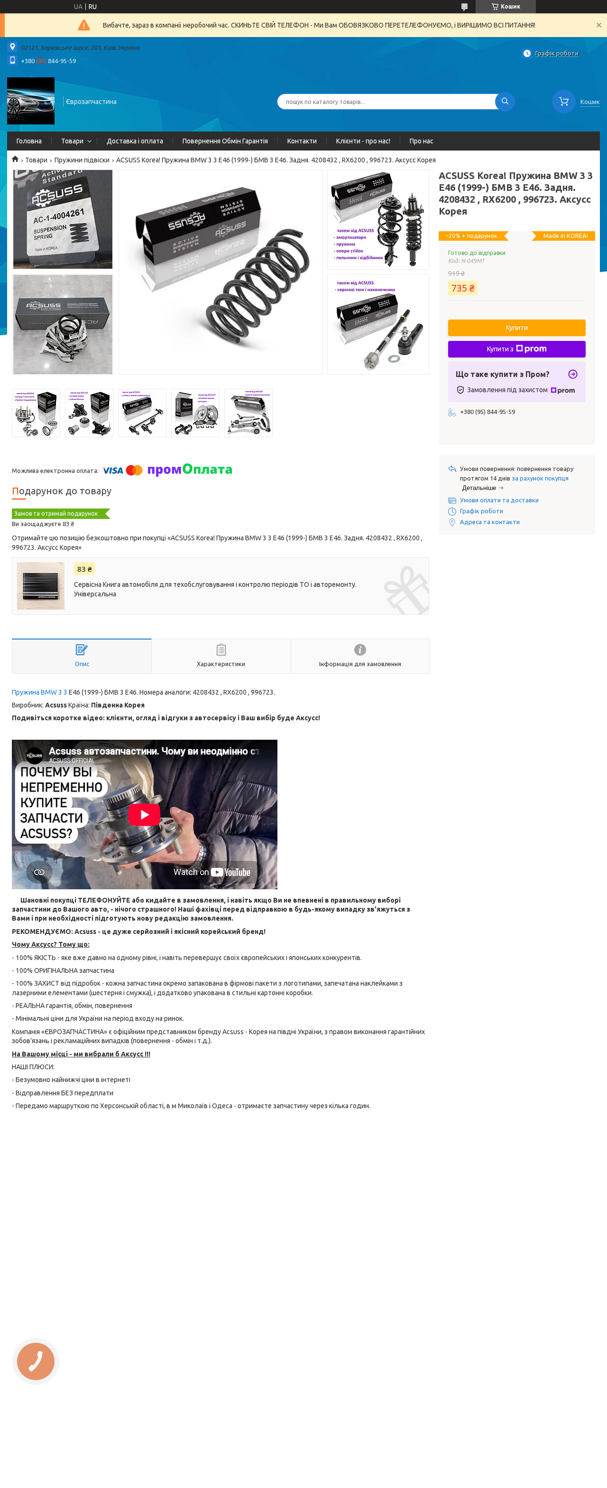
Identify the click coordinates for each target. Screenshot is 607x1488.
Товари (72, 141)
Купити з (500, 349)
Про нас (421, 141)
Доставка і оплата (135, 141)
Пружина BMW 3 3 (40, 692)
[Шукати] (505, 102)
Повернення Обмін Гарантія (225, 141)
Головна (29, 141)
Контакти (302, 141)
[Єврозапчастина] (31, 100)
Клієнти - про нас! (363, 141)
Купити (517, 327)
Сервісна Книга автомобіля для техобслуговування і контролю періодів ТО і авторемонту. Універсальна (215, 589)
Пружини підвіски (82, 160)
